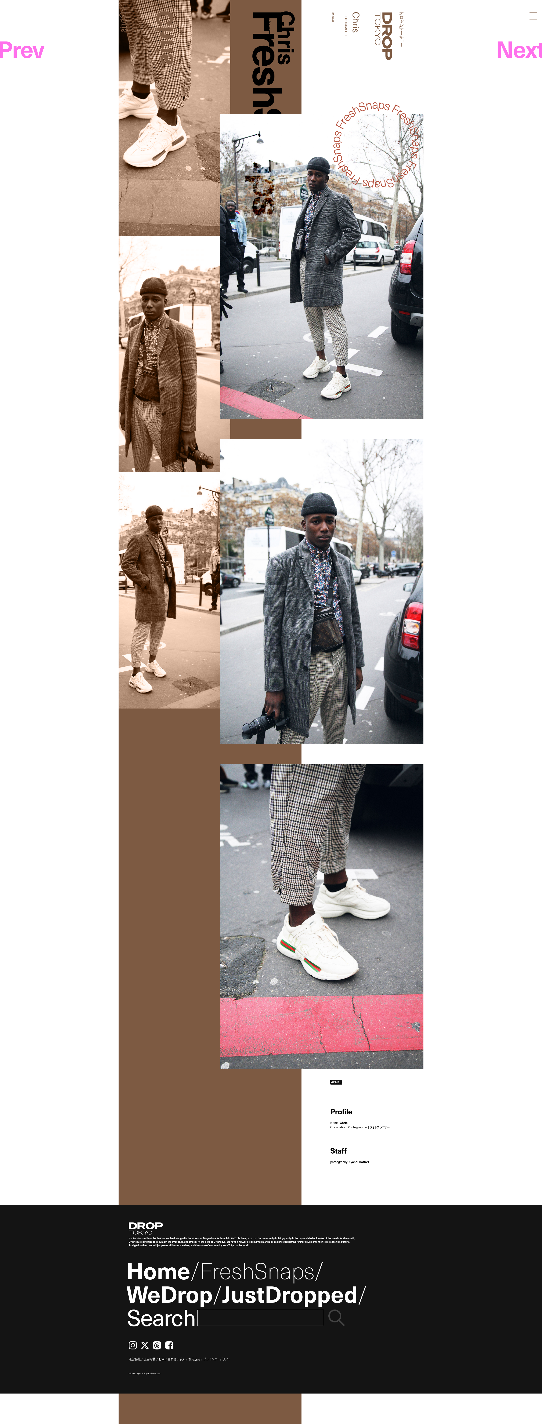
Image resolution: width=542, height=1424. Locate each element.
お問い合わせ (167, 1359)
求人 (182, 1359)
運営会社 (135, 1359)
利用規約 (194, 1359)
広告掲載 (149, 1359)
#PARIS (336, 1082)
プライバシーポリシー (216, 1359)
